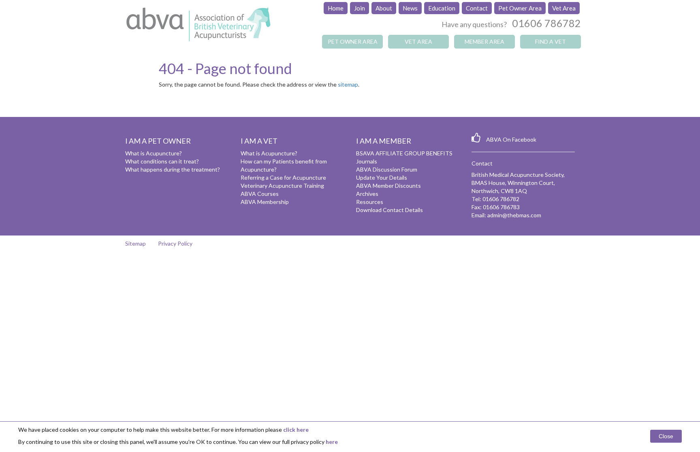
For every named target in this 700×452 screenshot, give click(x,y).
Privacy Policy (175, 243)
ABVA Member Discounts (388, 185)
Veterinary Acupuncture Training (282, 185)
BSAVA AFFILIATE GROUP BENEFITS (404, 153)
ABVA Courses (260, 193)
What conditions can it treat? (162, 161)
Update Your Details (381, 177)
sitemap (348, 84)
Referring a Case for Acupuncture (283, 177)
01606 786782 (546, 23)
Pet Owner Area (520, 8)
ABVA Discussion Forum (386, 169)
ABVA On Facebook (511, 139)
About (384, 8)
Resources (369, 201)
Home (336, 8)
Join (359, 8)
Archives (367, 193)
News (410, 8)
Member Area (484, 41)
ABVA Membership (265, 201)
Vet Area (564, 8)
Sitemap (135, 243)
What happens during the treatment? (172, 169)
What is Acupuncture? (153, 153)
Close (666, 436)
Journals (366, 161)
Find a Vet (550, 41)
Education (441, 8)
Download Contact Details (389, 209)
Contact (477, 8)
